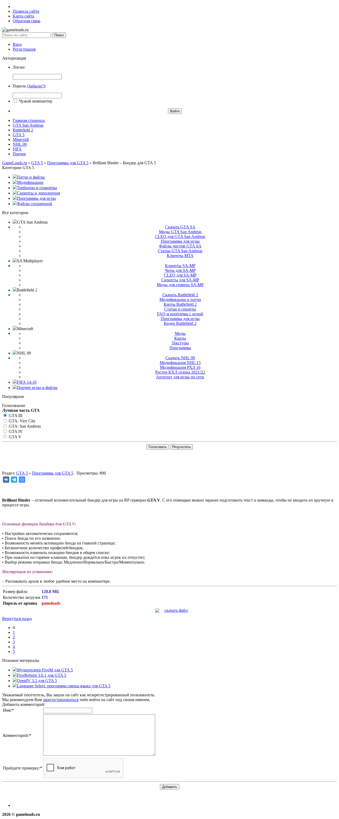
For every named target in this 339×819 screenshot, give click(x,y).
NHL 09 (20, 144)
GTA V (14, 437)
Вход (17, 44)
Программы (180, 348)
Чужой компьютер (35, 101)
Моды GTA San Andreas (180, 231)
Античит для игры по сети (180, 377)
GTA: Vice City (21, 421)
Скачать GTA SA (180, 227)
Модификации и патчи (180, 299)
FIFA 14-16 (27, 382)
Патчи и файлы (31, 177)
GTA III (15, 415)
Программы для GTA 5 (52, 473)
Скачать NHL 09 (180, 358)
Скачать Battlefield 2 (180, 295)
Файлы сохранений (34, 203)
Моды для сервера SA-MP (180, 284)
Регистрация (24, 49)
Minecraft (21, 139)
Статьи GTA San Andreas (180, 251)
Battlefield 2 (23, 130)
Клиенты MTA (180, 255)
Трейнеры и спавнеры (37, 187)
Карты (180, 338)
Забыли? (36, 86)
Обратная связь (26, 21)
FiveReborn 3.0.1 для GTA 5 (41, 675)
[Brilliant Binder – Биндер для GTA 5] (22, 479)
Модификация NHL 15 (180, 362)
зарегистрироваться (60, 699)
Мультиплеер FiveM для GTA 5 (45, 670)
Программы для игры (36, 198)
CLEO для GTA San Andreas (180, 236)
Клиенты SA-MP (180, 265)
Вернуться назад (17, 618)
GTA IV (15, 431)
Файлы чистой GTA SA (180, 246)
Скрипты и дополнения (38, 193)
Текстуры (180, 343)
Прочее (19, 154)
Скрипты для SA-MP (180, 280)
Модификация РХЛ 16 (180, 367)
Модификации (30, 182)
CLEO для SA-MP (180, 275)
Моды (180, 333)
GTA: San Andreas (24, 426)
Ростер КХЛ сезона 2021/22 (180, 372)
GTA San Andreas (28, 125)
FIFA (17, 149)
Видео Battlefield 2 (180, 323)
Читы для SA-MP (180, 270)
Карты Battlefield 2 (180, 304)
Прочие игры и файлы (37, 387)
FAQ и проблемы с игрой (180, 314)
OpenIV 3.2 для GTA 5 (37, 680)
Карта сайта (23, 16)
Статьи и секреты (180, 309)
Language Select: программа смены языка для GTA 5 (63, 686)
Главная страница (29, 120)
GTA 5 (18, 134)
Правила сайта (26, 11)
